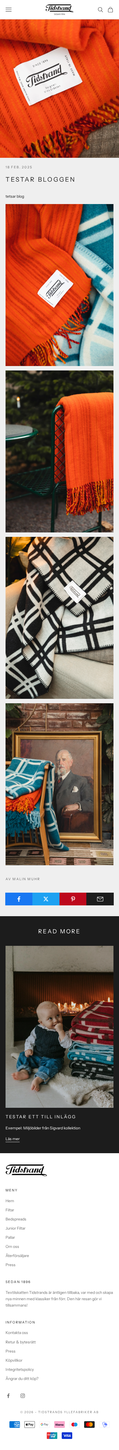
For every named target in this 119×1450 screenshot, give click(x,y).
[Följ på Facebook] (8, 1396)
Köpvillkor (14, 1360)
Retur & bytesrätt (21, 1342)
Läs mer (13, 1138)
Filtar (10, 1209)
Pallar (10, 1237)
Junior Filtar (15, 1228)
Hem (10, 1200)
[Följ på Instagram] (22, 1396)
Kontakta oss (17, 1332)
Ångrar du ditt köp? (22, 1378)
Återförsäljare (17, 1255)
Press (10, 1264)
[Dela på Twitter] (46, 899)
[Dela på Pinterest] (73, 899)
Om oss (12, 1246)
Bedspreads (16, 1219)
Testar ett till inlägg (41, 1116)
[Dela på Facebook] (19, 899)
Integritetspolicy (20, 1369)
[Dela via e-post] (100, 899)
